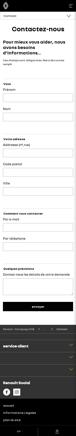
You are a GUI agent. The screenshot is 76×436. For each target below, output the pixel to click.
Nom (7, 109)
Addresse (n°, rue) (16, 145)
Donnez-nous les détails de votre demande (36, 274)
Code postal (12, 164)
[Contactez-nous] (19, 431)
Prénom (9, 89)
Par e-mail (11, 219)
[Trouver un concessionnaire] (57, 431)
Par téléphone (14, 238)
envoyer (38, 306)
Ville (6, 183)
